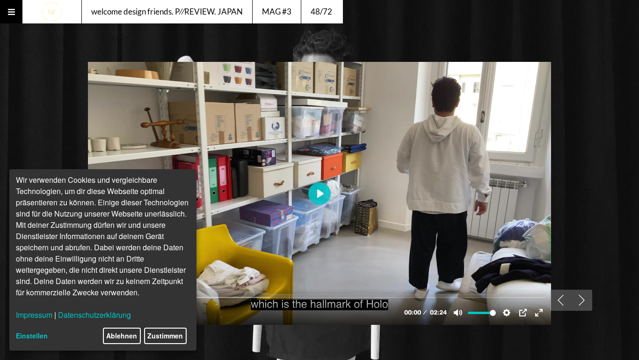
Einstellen (32, 335)
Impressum (34, 314)
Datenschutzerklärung (94, 314)
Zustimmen (165, 335)
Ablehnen (121, 335)
